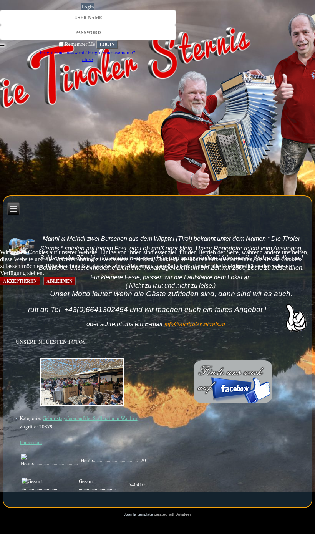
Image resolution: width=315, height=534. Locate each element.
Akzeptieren (20, 281)
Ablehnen (59, 281)
